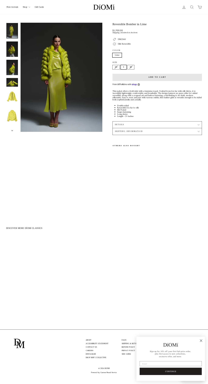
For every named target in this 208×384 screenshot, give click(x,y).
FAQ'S (124, 340)
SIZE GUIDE (126, 354)
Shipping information (129, 131)
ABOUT (88, 340)
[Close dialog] (201, 340)
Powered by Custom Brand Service (104, 372)
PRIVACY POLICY (128, 350)
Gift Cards (39, 7)
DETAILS (119, 124)
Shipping (116, 32)
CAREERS (89, 350)
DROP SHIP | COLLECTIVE (96, 357)
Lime (117, 55)
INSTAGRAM (91, 354)
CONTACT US (91, 347)
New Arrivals (12, 7)
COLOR (116, 51)
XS (116, 67)
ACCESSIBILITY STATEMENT (97, 343)
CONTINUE (170, 371)
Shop (25, 7)
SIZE (115, 63)
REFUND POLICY (128, 347)
